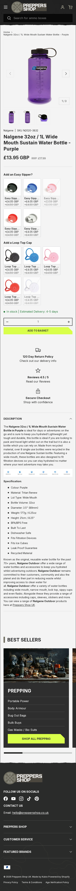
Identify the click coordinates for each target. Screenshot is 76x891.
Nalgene (8, 130)
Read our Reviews (38, 381)
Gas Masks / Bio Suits (22, 730)
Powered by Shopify (59, 876)
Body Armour (17, 708)
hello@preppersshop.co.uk (30, 812)
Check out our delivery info (38, 361)
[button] (70, 7)
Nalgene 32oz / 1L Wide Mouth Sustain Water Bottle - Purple (36, 35)
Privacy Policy (11, 882)
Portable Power (18, 701)
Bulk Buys (14, 722)
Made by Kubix (40, 876)
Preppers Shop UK (24, 604)
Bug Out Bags (17, 715)
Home (7, 32)
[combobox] (38, 18)
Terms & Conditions (32, 882)
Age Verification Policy (57, 882)
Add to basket (38, 330)
